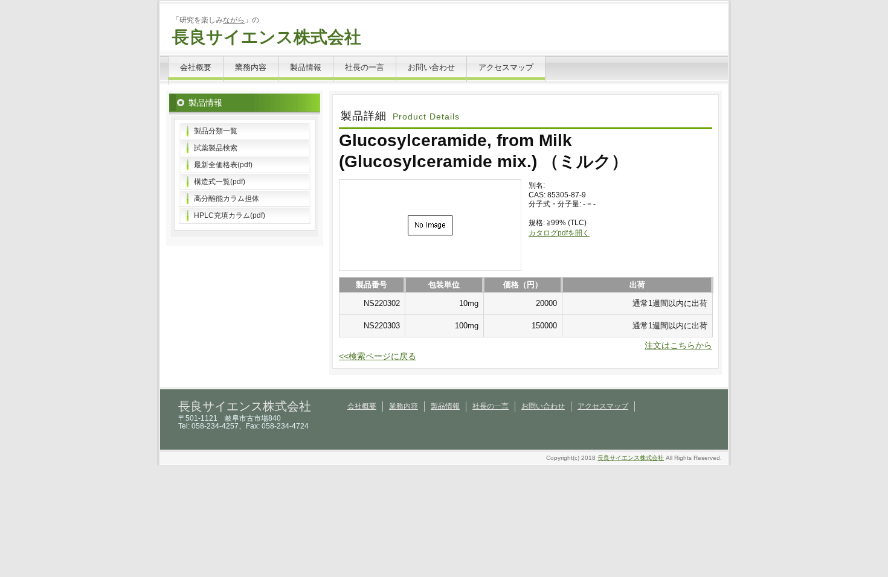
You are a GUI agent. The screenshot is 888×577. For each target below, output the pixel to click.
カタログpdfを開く (559, 233)
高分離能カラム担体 (226, 198)
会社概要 (195, 67)
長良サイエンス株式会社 (266, 37)
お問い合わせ (431, 67)
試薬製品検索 (215, 148)
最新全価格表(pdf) (223, 165)
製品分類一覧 (215, 131)
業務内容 (250, 67)
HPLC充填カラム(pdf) (229, 215)
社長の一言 (364, 67)
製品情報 (305, 67)
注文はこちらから (678, 345)
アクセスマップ (505, 67)
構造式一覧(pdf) (219, 181)
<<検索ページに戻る (377, 356)
